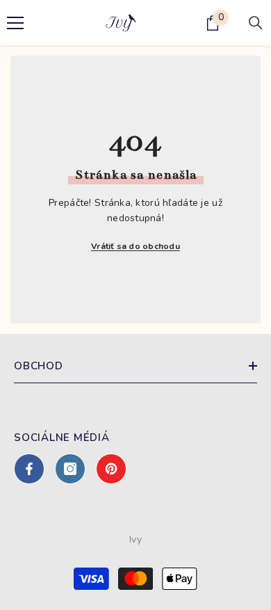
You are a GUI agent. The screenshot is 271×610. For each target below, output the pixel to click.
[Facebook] (29, 469)
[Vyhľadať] (255, 23)
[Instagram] (70, 469)
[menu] (15, 23)
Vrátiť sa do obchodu (135, 246)
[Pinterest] (111, 469)
